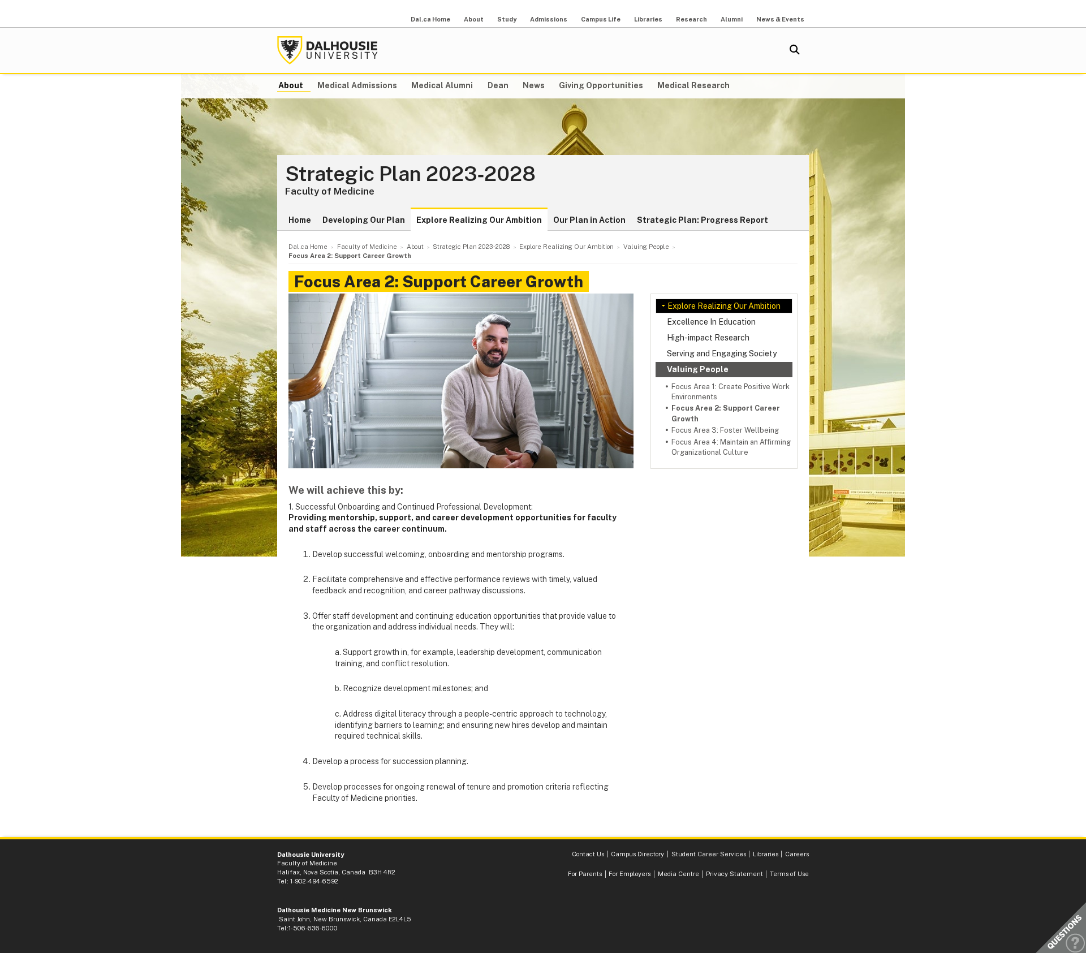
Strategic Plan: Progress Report (702, 220)
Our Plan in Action (589, 220)
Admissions (548, 19)
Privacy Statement (734, 874)
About (474, 19)
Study (506, 19)
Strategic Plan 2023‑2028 (410, 174)
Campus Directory (637, 854)
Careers (797, 854)
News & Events (780, 19)
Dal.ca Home (430, 19)
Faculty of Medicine (329, 191)
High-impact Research (708, 337)
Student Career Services (708, 854)
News (534, 85)
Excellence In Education (711, 321)
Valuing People (698, 369)
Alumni (732, 19)
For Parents (585, 874)
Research (691, 19)
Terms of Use (789, 874)
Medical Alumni (442, 85)
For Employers (629, 874)
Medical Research (693, 85)
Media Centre (678, 874)
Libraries (648, 19)
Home (299, 220)
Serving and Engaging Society (722, 353)
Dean (498, 85)
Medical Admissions (357, 85)
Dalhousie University (327, 50)
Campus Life (600, 19)
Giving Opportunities (601, 85)
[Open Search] (795, 50)
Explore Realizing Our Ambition (479, 220)
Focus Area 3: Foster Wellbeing (725, 430)
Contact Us (588, 854)
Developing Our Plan (363, 220)
